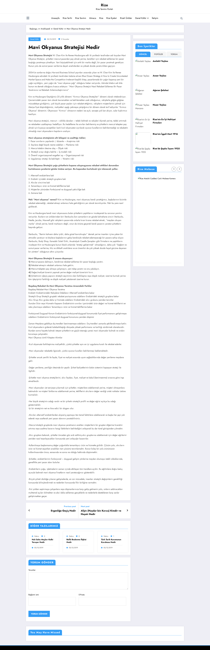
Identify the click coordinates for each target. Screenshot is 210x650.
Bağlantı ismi (33, 594)
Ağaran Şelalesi (161, 90)
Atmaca (92, 18)
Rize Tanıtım (80, 18)
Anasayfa (55, 18)
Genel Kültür (140, 18)
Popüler (158, 54)
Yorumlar (31, 570)
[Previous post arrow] (29, 510)
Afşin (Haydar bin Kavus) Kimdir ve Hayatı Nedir (101, 512)
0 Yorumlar (65, 39)
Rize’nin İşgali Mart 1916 (165, 134)
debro (36, 536)
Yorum (174, 54)
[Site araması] (182, 18)
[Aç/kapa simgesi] (28, 18)
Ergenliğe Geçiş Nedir (63, 510)
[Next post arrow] (127, 510)
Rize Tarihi (67, 18)
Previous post (70, 506)
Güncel (143, 54)
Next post (85, 506)
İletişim (155, 18)
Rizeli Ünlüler (126, 18)
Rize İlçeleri (111, 18)
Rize (104, 5)
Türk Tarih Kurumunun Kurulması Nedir (111, 541)
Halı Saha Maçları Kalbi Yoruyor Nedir (42, 541)
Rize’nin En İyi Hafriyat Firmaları (164, 121)
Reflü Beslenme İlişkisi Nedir (76, 541)
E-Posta (82, 594)
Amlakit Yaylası (160, 61)
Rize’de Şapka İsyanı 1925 (166, 148)
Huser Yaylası (159, 104)
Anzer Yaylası (159, 75)
